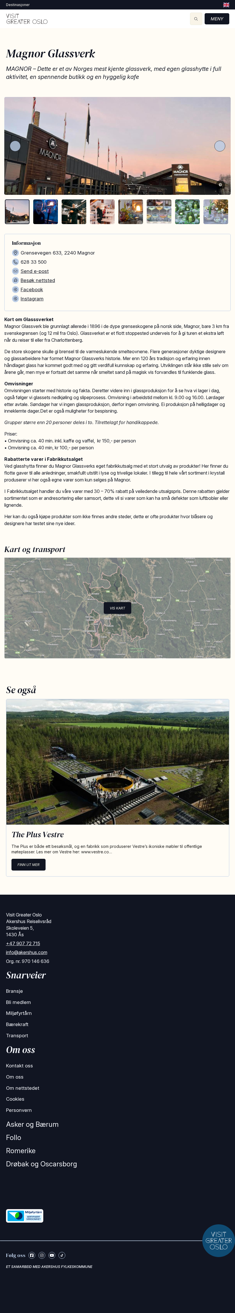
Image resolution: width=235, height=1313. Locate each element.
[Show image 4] (102, 212)
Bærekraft (17, 1024)
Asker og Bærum (32, 1124)
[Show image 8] (216, 212)
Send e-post (35, 271)
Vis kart (117, 608)
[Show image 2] (45, 212)
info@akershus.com (26, 952)
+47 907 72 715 (23, 943)
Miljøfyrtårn (19, 1013)
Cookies (15, 1099)
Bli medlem (18, 1002)
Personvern (19, 1110)
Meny (217, 19)
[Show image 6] (159, 212)
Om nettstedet (22, 1088)
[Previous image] (15, 146)
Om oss (14, 1077)
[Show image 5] (131, 212)
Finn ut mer (28, 865)
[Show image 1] (17, 212)
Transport (17, 1035)
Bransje (14, 991)
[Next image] (219, 146)
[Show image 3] (74, 212)
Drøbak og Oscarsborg (41, 1164)
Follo (13, 1137)
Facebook (32, 289)
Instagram (32, 299)
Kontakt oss (19, 1066)
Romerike (21, 1151)
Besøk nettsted (38, 280)
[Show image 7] (187, 212)
